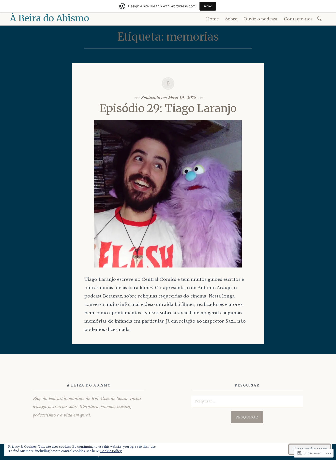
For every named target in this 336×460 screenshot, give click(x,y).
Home (212, 18)
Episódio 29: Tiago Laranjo (168, 108)
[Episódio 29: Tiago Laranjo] (168, 271)
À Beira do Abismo (49, 18)
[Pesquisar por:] (320, 18)
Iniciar (207, 6)
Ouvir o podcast (261, 18)
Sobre (231, 18)
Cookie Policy (111, 451)
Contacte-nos (298, 18)
